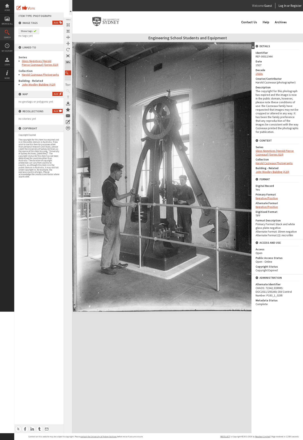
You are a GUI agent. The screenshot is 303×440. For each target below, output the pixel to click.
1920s (259, 74)
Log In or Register (282, 6)
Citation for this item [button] (68, 128)
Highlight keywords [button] (68, 97)
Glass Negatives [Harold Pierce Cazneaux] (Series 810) (40, 63)
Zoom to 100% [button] (68, 56)
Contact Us (249, 22)
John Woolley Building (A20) (38, 84)
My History (7, 51)
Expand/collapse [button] (253, 45)
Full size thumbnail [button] (68, 25)
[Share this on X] (18, 426)
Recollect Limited (262, 436)
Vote (29, 8)
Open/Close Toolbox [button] (70, 7)
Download (68, 103)
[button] (68, 72)
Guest (268, 6)
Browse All (7, 23)
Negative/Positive (267, 198)
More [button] (7, 78)
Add (56, 22)
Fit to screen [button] (68, 31)
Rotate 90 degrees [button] (68, 50)
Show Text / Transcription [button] (68, 85)
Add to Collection (68, 109)
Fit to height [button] (68, 43)
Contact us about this (68, 116)
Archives (281, 22)
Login (7, 64)
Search (7, 37)
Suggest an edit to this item (18, 8)
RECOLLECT (225, 436)
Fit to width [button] (68, 37)
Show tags (27, 31)
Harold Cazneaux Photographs (40, 74)
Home (7, 10)
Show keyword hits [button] (68, 91)
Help (266, 22)
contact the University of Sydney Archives (98, 436)
